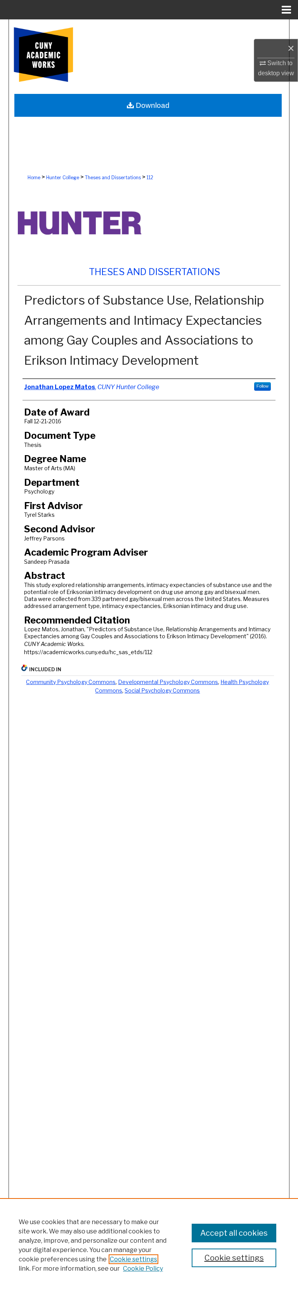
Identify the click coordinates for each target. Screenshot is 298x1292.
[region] (149, 1245)
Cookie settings (133, 1259)
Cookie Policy (143, 1268)
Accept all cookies (234, 1233)
